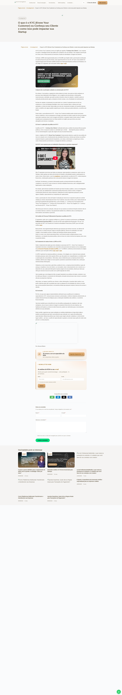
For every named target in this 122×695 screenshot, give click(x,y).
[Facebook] (69, 397)
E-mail (63, 412)
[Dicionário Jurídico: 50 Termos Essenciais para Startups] (61, 460)
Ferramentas (52, 2)
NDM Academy (61, 2)
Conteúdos (70, 2)
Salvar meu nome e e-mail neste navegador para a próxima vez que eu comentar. (54, 435)
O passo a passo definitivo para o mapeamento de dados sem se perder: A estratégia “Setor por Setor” (31, 471)
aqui (62, 63)
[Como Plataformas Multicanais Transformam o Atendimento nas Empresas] (31, 486)
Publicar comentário (43, 440)
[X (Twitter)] (64, 397)
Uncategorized (30, 8)
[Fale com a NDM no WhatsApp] (119, 692)
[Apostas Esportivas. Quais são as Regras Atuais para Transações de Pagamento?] (61, 486)
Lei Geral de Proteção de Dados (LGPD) (47, 248)
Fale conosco (102, 2)
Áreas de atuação (42, 2)
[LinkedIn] (58, 397)
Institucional (32, 2)
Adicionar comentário (41, 419)
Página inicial (21, 8)
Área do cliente (92, 2)
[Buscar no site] (83, 2)
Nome (37, 412)
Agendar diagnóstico (75, 354)
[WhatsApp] (52, 397)
